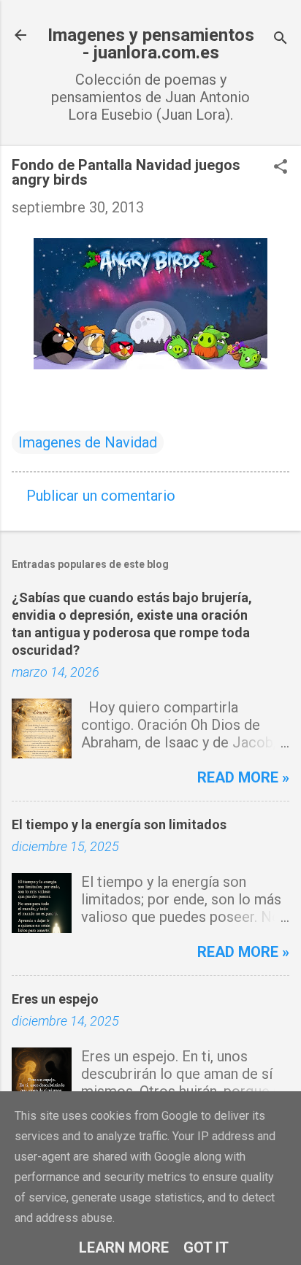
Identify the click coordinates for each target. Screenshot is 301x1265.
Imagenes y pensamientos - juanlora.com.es (150, 44)
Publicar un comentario (100, 495)
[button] (280, 168)
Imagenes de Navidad (87, 442)
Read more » (243, 777)
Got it (206, 1247)
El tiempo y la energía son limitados (119, 824)
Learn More (124, 1247)
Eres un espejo (55, 999)
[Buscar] (280, 40)
